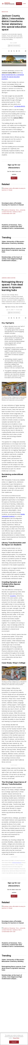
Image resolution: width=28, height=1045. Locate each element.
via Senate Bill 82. (19, 106)
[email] (19, 51)
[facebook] (9, 51)
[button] (3, 4)
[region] (14, 1039)
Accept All (14, 1042)
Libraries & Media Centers (8, 277)
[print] (25, 51)
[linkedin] (11, 51)
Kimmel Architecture (16, 862)
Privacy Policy (16, 1038)
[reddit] (16, 51)
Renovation (5, 11)
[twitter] (14, 51)
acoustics (13, 596)
